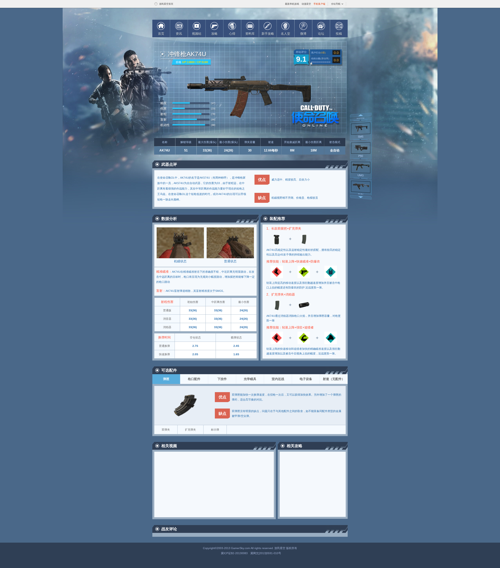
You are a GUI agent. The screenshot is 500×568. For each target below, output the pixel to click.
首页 (161, 33)
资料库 (250, 33)
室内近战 (278, 379)
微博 (303, 33)
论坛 (321, 33)
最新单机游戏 (292, 4)
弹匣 (166, 379)
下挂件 (222, 379)
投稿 (339, 33)
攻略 (214, 33)
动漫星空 (306, 4)
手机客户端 (319, 4)
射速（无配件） (334, 379)
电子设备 (306, 379)
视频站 (196, 33)
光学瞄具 (250, 379)
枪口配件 (194, 379)
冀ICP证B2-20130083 (234, 553)
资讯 (179, 33)
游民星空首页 (166, 4)
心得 (232, 33)
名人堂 (285, 33)
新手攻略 (268, 33)
